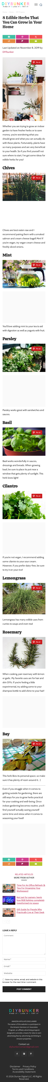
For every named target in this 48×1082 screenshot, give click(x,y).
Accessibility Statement (24, 1072)
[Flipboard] (24, 1053)
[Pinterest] (31, 1053)
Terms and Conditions (23, 1069)
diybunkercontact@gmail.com (24, 1046)
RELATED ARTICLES (24, 874)
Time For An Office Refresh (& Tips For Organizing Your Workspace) (31, 888)
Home (5, 12)
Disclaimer (15, 1066)
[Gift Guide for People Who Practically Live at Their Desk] (9, 912)
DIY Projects (20, 12)
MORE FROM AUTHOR (24, 878)
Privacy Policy (29, 1066)
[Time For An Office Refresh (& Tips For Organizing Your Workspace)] (9, 888)
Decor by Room (8, 891)
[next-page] (8, 921)
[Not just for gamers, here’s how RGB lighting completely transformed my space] (9, 900)
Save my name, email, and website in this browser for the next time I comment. (22, 981)
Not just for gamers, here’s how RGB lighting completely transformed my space (30, 900)
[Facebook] (17, 1053)
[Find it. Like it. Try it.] (15, 4)
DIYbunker (8, 51)
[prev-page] (4, 921)
